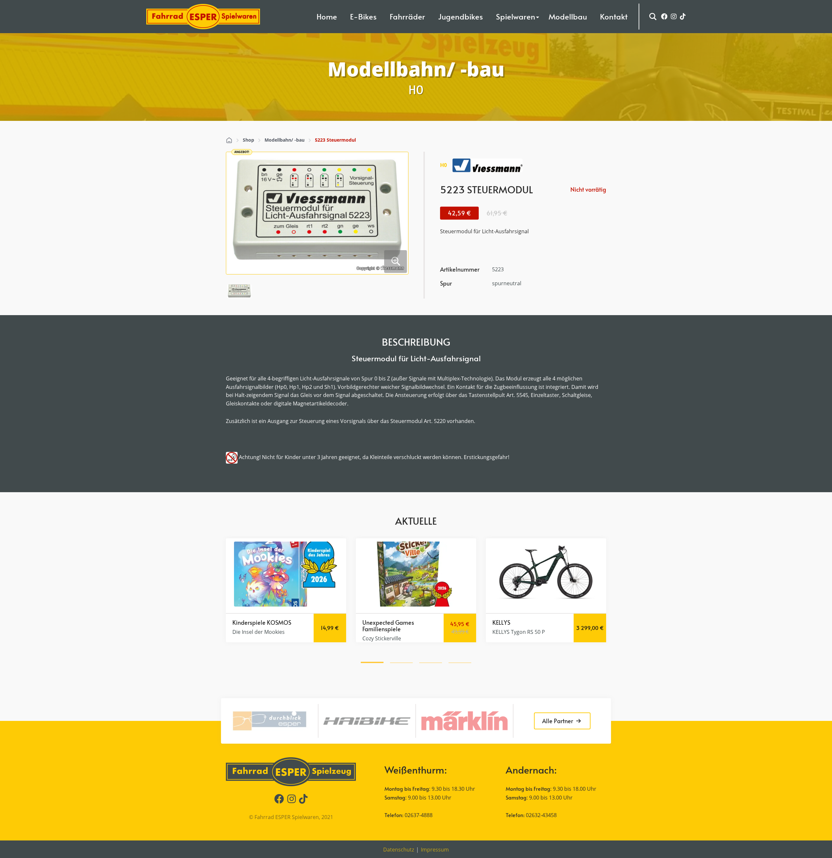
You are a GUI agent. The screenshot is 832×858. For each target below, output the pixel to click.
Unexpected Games (388, 622)
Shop (248, 140)
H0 (443, 165)
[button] (372, 661)
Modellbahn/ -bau (285, 140)
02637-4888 (419, 815)
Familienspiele (381, 629)
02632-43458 (541, 815)
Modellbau (568, 16)
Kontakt (614, 16)
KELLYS (501, 622)
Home (327, 16)
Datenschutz (398, 849)
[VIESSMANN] (487, 165)
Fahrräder (407, 16)
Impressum (435, 849)
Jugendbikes (460, 16)
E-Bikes (363, 16)
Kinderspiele (249, 622)
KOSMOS (279, 622)
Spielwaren (515, 16)
